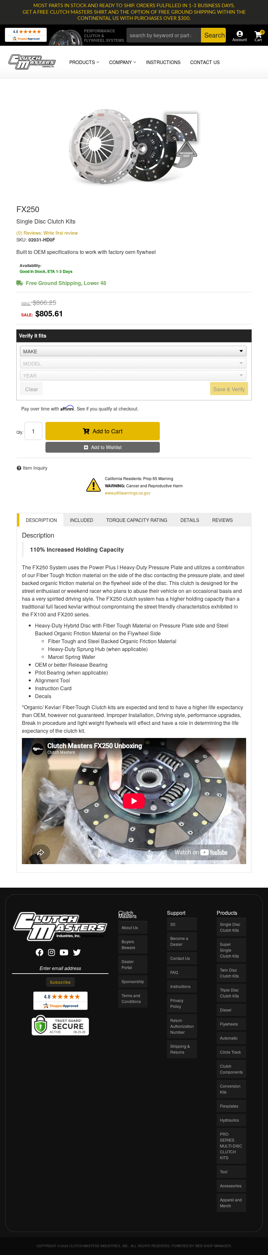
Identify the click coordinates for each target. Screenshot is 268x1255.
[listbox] (133, 351)
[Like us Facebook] (39, 953)
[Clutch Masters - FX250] (134, 144)
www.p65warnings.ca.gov (127, 492)
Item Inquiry (35, 467)
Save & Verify (229, 389)
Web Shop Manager (213, 1246)
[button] (176, 35)
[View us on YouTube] (63, 953)
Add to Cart (107, 431)
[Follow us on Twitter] (77, 953)
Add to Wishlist (106, 447)
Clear (31, 389)
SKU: (21, 239)
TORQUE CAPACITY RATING (136, 520)
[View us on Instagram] (51, 953)
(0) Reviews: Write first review (47, 232)
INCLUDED (81, 520)
